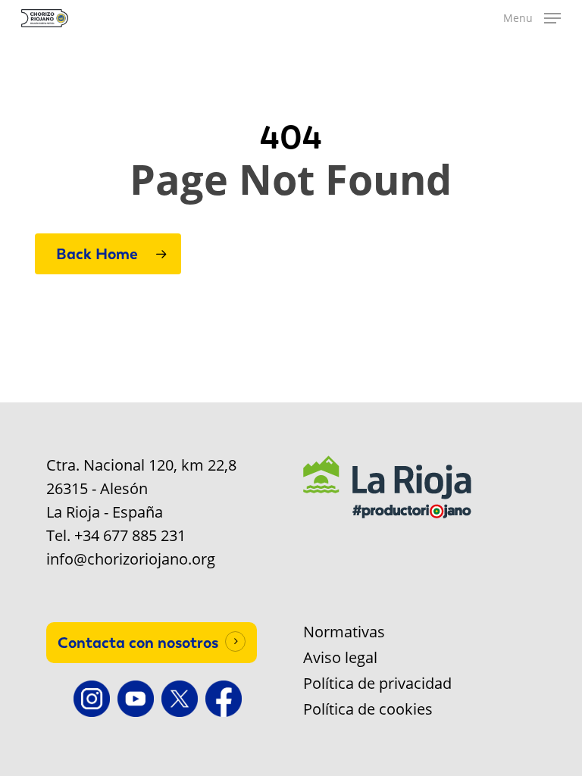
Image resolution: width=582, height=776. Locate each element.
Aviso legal (340, 658)
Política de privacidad (377, 683)
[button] (532, 18)
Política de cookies (368, 709)
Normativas (344, 632)
